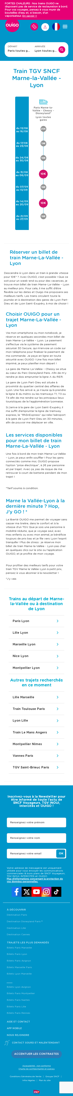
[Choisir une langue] (56, 27)
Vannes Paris (23, 755)
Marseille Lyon (24, 644)
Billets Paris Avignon (19, 961)
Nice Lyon (20, 656)
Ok (61, 853)
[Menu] (65, 26)
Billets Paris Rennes (18, 1013)
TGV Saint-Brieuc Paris (31, 767)
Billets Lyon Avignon (19, 987)
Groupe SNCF (52, 1077)
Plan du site (45, 1080)
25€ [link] (43, 129)
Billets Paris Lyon (17, 954)
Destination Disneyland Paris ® (24, 921)
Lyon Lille (20, 720)
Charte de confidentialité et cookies (36, 1069)
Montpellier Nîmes (27, 744)
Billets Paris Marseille (19, 948)
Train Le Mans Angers (30, 732)
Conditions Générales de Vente (25, 1077)
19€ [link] (43, 143)
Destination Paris (17, 915)
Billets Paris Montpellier (21, 993)
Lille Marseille (23, 697)
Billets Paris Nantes (18, 1000)
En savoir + (29, 16)
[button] (36, 1054)
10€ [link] (43, 174)
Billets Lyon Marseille (19, 974)
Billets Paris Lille (16, 1006)
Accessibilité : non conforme (36, 1066)
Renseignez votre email (25, 853)
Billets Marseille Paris (19, 967)
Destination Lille (16, 928)
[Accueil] (12, 26)
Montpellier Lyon (26, 667)
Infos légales (28, 1080)
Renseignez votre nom (25, 838)
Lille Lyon (20, 632)
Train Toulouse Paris (29, 709)
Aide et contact (18, 1022)
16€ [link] (43, 158)
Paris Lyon (21, 621)
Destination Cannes (18, 934)
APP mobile (14, 1028)
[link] (17, 892)
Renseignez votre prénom (27, 822)
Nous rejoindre (18, 1035)
